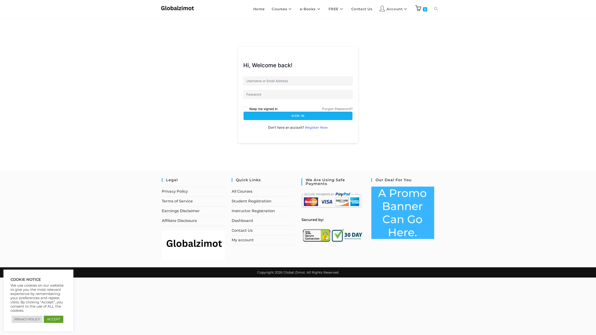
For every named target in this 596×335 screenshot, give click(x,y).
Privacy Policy (175, 191)
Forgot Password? (337, 109)
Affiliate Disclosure (179, 220)
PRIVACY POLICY (27, 319)
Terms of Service (177, 201)
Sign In (298, 115)
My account (243, 240)
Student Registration (251, 201)
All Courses (242, 191)
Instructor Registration (253, 211)
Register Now (316, 127)
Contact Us (242, 230)
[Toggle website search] (436, 9)
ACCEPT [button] (53, 319)
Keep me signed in (263, 109)
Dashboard (242, 220)
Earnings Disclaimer (181, 211)
